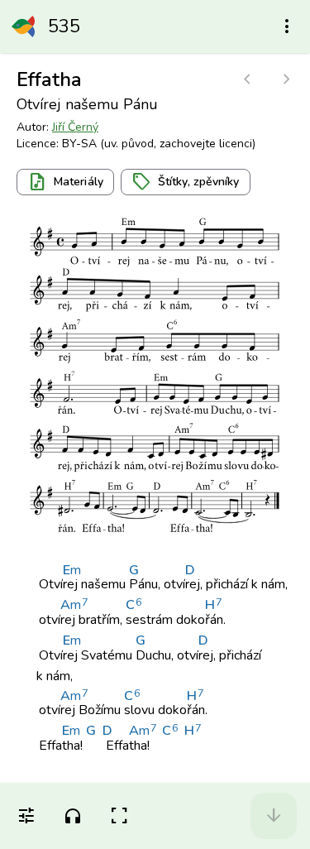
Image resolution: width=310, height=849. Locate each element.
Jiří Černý (75, 127)
